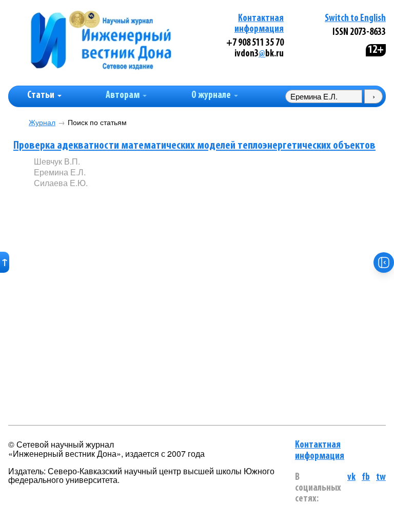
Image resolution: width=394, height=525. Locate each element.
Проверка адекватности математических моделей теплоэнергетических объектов (194, 146)
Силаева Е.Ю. (61, 183)
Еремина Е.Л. (60, 172)
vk (351, 477)
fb (366, 477)
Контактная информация (319, 450)
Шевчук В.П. (57, 161)
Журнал (42, 122)
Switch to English (355, 19)
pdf (111, 200)
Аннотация (54, 200)
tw (381, 477)
